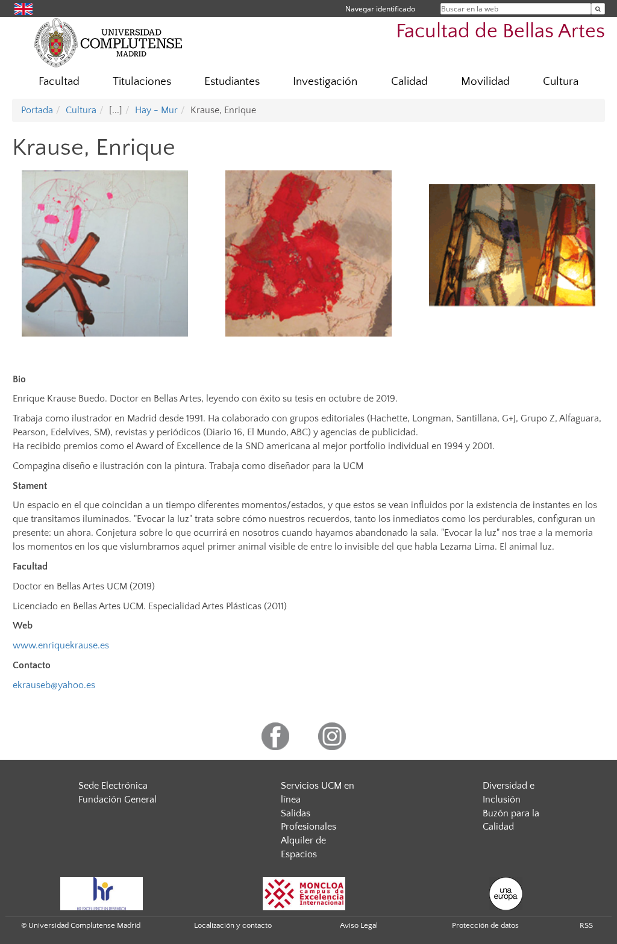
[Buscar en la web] (598, 8)
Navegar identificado (380, 9)
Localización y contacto (233, 925)
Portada (37, 110)
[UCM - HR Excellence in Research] (101, 892)
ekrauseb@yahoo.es (54, 685)
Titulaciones (142, 81)
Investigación (325, 81)
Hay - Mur (156, 110)
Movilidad (485, 81)
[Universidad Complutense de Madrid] (108, 42)
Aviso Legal (359, 925)
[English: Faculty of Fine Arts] (23, 8)
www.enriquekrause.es (61, 645)
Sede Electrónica (113, 785)
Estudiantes (232, 81)
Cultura (560, 81)
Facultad (59, 81)
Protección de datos (485, 925)
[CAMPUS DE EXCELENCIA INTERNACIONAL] (304, 892)
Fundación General (117, 799)
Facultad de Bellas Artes (500, 31)
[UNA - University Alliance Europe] (505, 892)
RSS (586, 925)
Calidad (409, 81)
